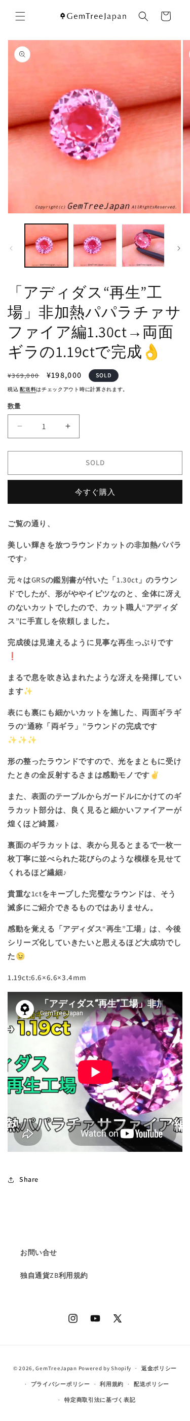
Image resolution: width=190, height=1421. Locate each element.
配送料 (28, 389)
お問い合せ (38, 1252)
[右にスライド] (179, 248)
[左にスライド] (11, 248)
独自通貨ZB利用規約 (54, 1275)
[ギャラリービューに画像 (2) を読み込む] (94, 245)
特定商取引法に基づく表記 (99, 1399)
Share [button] (29, 1179)
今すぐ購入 (95, 492)
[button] (20, 16)
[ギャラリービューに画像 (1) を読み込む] (46, 245)
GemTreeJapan (56, 1368)
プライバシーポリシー (60, 1383)
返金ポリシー (159, 1368)
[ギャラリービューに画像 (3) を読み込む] (143, 245)
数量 (14, 406)
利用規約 (112, 1383)
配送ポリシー (151, 1383)
